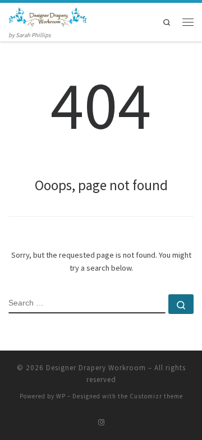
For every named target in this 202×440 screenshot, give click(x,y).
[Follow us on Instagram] (101, 422)
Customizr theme (156, 396)
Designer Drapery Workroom (96, 367)
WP (61, 396)
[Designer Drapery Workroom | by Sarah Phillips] (47, 16)
